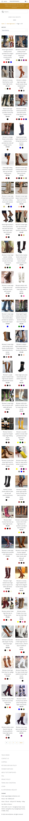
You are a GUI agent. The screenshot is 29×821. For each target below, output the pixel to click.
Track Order (5, 755)
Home (3, 23)
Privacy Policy (5, 779)
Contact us (5, 758)
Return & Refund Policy (9, 765)
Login (3, 786)
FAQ (2, 776)
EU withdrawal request (9, 790)
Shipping (4, 762)
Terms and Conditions (8, 783)
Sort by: (3, 27)
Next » (21, 742)
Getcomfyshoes (9, 814)
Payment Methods (7, 769)
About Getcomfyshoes (8, 772)
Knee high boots (11, 23)
